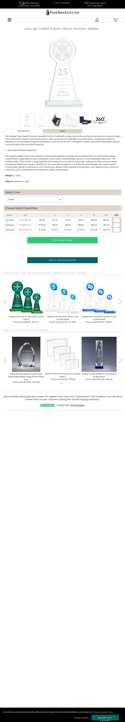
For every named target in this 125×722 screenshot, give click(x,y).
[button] (9, 19)
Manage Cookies (81, 717)
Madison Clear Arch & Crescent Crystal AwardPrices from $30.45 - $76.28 (62, 376)
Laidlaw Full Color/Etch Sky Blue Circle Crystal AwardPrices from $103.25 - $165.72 (99, 319)
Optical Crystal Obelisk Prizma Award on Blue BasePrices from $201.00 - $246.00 (99, 376)
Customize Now (62, 240)
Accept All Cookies (105, 718)
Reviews (77, 405)
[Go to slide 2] (68, 323)
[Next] (120, 301)
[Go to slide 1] (61, 323)
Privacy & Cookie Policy (103, 712)
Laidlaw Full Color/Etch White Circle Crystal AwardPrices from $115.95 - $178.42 (63, 319)
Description (23, 131)
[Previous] (5, 301)
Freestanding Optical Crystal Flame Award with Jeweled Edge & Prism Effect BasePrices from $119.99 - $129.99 (26, 377)
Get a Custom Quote (62, 260)
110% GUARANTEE (62, 3)
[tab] (23, 131)
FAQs (62, 131)
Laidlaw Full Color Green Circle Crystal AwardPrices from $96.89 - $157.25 (26, 319)
